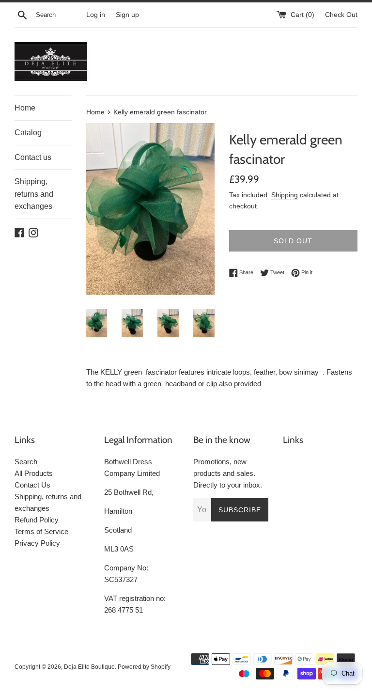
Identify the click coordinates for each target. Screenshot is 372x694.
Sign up (127, 14)
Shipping (284, 195)
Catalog (28, 132)
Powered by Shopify (144, 666)
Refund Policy (37, 520)
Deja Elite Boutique (89, 666)
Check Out (341, 14)
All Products (34, 473)
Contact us (33, 157)
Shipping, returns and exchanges (34, 193)
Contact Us (32, 485)
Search (26, 461)
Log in (95, 14)
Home (25, 108)
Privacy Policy (37, 543)
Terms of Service (41, 531)
